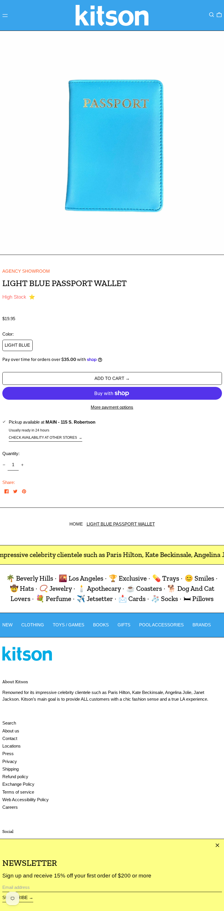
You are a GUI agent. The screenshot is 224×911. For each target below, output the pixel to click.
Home (76, 523)
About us (10, 730)
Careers (10, 807)
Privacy (9, 761)
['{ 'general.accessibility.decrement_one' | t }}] (4, 464)
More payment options (112, 407)
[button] (211, 15)
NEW (7, 624)
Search (9, 722)
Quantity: (11, 453)
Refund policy (15, 776)
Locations (11, 745)
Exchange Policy (18, 784)
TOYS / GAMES (68, 624)
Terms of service (18, 792)
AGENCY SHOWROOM (26, 271)
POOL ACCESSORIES (161, 624)
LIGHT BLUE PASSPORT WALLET (121, 523)
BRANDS (201, 624)
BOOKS (101, 624)
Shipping (10, 768)
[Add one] (22, 464)
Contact (9, 738)
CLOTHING (32, 624)
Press (8, 753)
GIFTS (124, 624)
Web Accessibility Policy (25, 799)
